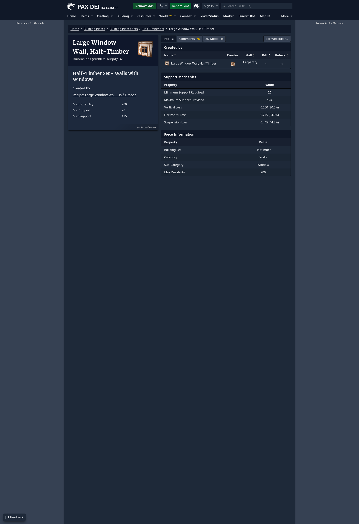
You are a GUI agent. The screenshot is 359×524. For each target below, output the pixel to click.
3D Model (212, 39)
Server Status (209, 16)
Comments (187, 39)
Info (166, 39)
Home (71, 16)
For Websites (275, 39)
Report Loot (180, 6)
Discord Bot (247, 16)
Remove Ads (144, 6)
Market (228, 16)
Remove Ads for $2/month (30, 23)
